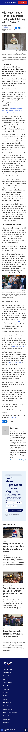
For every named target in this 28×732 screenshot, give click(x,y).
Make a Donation (7, 672)
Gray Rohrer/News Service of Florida (10, 640)
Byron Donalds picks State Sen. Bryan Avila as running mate (13, 634)
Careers (5, 699)
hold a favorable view (15, 362)
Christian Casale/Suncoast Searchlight (11, 599)
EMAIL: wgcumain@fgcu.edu (10, 712)
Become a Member (8, 676)
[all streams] (26, 730)
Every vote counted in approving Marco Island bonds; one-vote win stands (13, 547)
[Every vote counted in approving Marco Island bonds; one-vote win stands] (13, 532)
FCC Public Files (7, 702)
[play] (2, 730)
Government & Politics (7, 586)
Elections (5, 541)
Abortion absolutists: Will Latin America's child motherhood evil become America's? (13, 111)
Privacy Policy (6, 705)
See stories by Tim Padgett (18, 460)
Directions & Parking (8, 715)
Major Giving (6, 679)
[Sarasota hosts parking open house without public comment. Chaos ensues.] (13, 577)
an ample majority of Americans (16, 322)
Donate (23, 2)
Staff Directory (6, 696)
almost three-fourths (18, 346)
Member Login (6, 719)
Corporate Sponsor (7, 682)
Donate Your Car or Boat (9, 686)
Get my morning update (15, 510)
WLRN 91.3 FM (12, 418)
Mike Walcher (6, 555)
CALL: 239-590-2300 (8, 709)
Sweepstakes (6, 689)
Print (24, 28)
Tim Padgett (5, 27)
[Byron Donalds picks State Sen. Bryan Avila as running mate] (13, 620)
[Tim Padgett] (5, 430)
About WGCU (6, 692)
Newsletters (6, 722)
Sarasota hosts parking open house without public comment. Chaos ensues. (13, 592)
